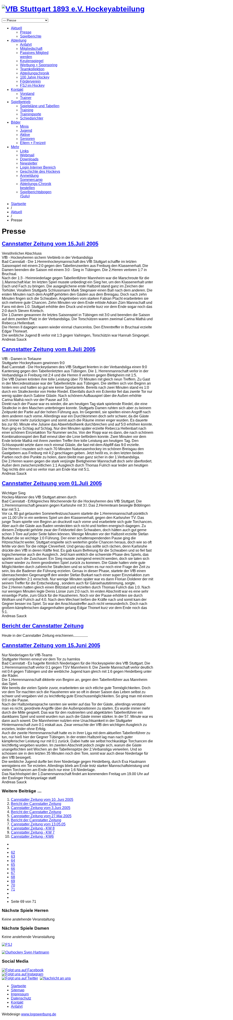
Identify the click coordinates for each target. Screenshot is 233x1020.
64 (13, 861)
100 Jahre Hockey (34, 77)
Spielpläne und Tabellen (39, 106)
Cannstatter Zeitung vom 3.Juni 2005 (40, 808)
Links (24, 151)
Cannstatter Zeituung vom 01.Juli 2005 (52, 483)
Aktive (25, 135)
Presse (25, 32)
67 (13, 873)
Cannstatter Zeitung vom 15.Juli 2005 (50, 244)
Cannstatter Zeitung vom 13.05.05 (38, 824)
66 (13, 869)
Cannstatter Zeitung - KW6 (32, 836)
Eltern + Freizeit (33, 143)
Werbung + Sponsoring (38, 65)
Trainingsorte (30, 114)
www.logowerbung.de (38, 1014)
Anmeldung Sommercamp (31, 178)
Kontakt (17, 89)
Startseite (18, 204)
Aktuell (16, 28)
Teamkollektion (32, 69)
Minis (24, 126)
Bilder (15, 122)
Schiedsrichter (31, 118)
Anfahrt (26, 44)
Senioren (27, 139)
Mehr (15, 147)
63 (13, 856)
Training (26, 110)
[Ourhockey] (25, 952)
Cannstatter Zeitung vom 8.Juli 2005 (48, 349)
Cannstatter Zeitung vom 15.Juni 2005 (51, 645)
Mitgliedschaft (31, 49)
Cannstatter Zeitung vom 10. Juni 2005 (42, 800)
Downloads (29, 159)
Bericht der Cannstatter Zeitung (43, 626)
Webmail (27, 155)
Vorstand (27, 94)
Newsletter (28, 163)
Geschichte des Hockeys (40, 171)
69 (13, 881)
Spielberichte (30, 36)
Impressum (20, 994)
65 (13, 865)
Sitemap (17, 990)
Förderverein (30, 81)
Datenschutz (21, 998)
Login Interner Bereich (38, 167)
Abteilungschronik (34, 73)
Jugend (26, 130)
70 (13, 885)
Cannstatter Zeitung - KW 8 (33, 828)
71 (13, 889)
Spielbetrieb (20, 102)
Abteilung (18, 40)
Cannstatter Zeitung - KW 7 (33, 832)
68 (13, 877)
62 (13, 852)
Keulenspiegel (31, 61)
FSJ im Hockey (32, 85)
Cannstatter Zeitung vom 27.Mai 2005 (41, 816)
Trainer (25, 98)
